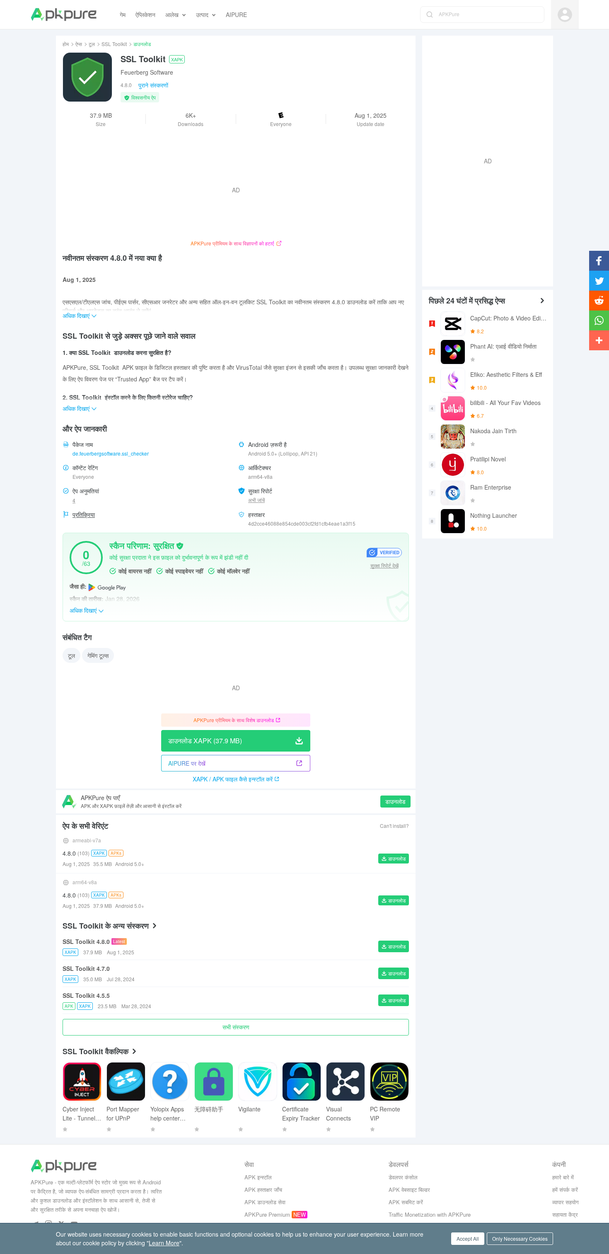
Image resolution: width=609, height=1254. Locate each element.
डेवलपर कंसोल (403, 1177)
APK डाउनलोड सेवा (264, 1202)
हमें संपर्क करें (565, 1189)
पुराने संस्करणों (153, 85)
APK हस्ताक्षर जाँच (263, 1189)
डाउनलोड (395, 801)
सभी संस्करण (235, 1027)
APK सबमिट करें (406, 1202)
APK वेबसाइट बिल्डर (409, 1189)
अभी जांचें (256, 499)
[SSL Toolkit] (87, 77)
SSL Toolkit (114, 43)
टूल (92, 43)
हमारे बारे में (563, 1177)
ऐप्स (78, 43)
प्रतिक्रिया (83, 514)
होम (66, 43)
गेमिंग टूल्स (98, 655)
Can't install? (394, 825)
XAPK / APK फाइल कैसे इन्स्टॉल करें (233, 779)
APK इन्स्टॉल (258, 1177)
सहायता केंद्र (565, 1214)
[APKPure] (64, 14)
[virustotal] (180, 545)
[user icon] (565, 14)
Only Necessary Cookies (520, 1238)
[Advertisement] (484, 160)
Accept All (468, 1238)
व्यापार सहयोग (565, 1202)
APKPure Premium (267, 1214)
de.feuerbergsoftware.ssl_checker (110, 453)
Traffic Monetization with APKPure (430, 1214)
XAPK (177, 59)
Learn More (164, 1243)
